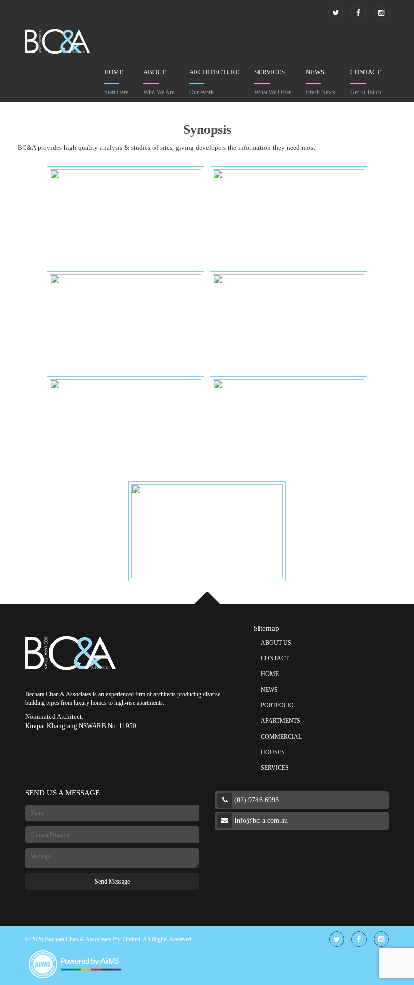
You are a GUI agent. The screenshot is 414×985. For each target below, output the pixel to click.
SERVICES (275, 767)
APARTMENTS (280, 720)
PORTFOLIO (277, 705)
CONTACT (275, 658)
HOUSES (273, 752)
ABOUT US (276, 642)
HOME (270, 674)
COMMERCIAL (281, 736)
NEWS (269, 689)
